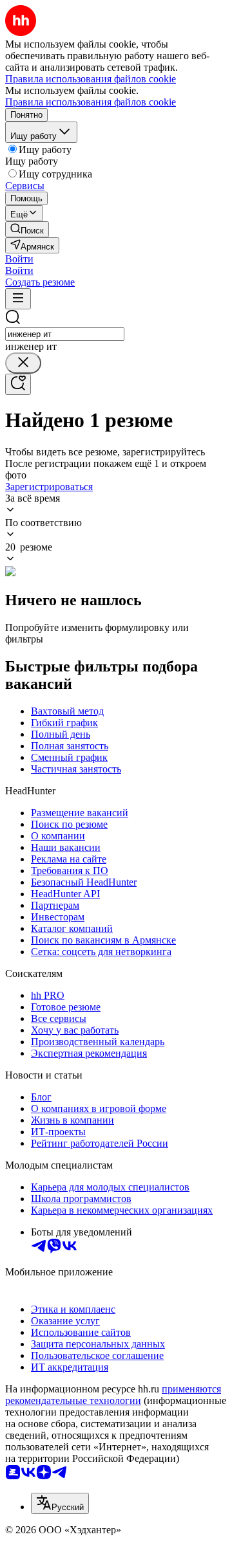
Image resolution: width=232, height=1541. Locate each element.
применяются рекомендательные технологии (113, 1394)
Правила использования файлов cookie (90, 101)
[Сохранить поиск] (18, 384)
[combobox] (64, 334)
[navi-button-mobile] (18, 298)
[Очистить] (23, 363)
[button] (19, 258)
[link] (27, 229)
